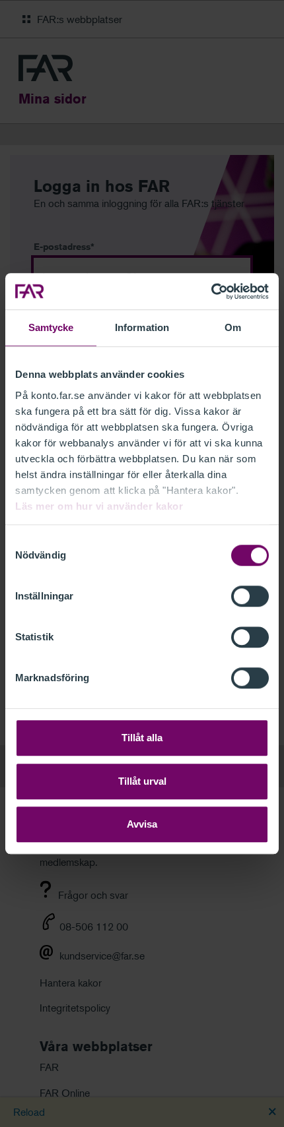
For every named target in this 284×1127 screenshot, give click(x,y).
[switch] (250, 596)
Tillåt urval (142, 781)
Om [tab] (233, 327)
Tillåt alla (142, 737)
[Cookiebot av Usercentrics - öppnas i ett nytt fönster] (211, 291)
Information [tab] (142, 327)
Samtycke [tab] (51, 327)
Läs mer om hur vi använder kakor (99, 506)
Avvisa (142, 824)
